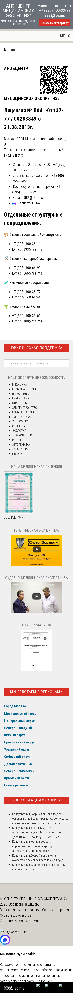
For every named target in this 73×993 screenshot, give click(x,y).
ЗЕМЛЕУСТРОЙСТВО (24, 408)
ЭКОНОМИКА (20, 421)
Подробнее (44, 981)
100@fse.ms (32, 321)
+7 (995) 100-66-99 (26, 268)
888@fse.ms (55, 15)
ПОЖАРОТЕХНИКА (23, 412)
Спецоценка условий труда (20, 921)
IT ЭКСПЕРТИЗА (21, 394)
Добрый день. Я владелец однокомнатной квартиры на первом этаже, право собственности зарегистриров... (40, 818)
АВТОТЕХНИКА (21, 444)
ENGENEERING (20, 398)
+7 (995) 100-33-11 (26, 244)
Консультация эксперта (36, 800)
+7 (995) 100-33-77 (26, 291)
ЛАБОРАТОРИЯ (21, 449)
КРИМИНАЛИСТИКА (24, 389)
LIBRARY (17, 454)
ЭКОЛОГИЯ (19, 430)
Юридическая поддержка (36, 347)
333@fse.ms (32, 249)
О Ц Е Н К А (19, 426)
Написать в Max (29, 203)
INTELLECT (18, 440)
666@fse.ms (32, 273)
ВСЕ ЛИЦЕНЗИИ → (15, 517)
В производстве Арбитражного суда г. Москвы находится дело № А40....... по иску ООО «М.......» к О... (38, 832)
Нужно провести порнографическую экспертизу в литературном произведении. (33, 846)
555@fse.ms (31, 297)
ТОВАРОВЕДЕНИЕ (22, 435)
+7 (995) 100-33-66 (26, 315)
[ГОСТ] (36, 670)
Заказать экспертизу (55, 23)
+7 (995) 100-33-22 (54, 10)
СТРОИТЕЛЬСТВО (22, 403)
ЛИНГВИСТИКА (21, 417)
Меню (65, 35)
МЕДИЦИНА (19, 384)
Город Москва (15, 706)
